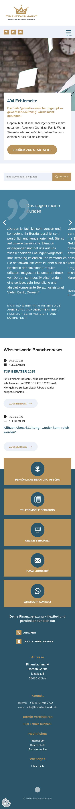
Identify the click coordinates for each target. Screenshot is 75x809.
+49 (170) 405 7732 (41, 702)
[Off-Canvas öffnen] (68, 32)
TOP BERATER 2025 (19, 371)
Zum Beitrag (20, 403)
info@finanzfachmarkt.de (42, 707)
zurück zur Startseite (32, 150)
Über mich (37, 766)
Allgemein (17, 364)
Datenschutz (37, 745)
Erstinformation (38, 749)
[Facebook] (37, 789)
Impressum (37, 740)
